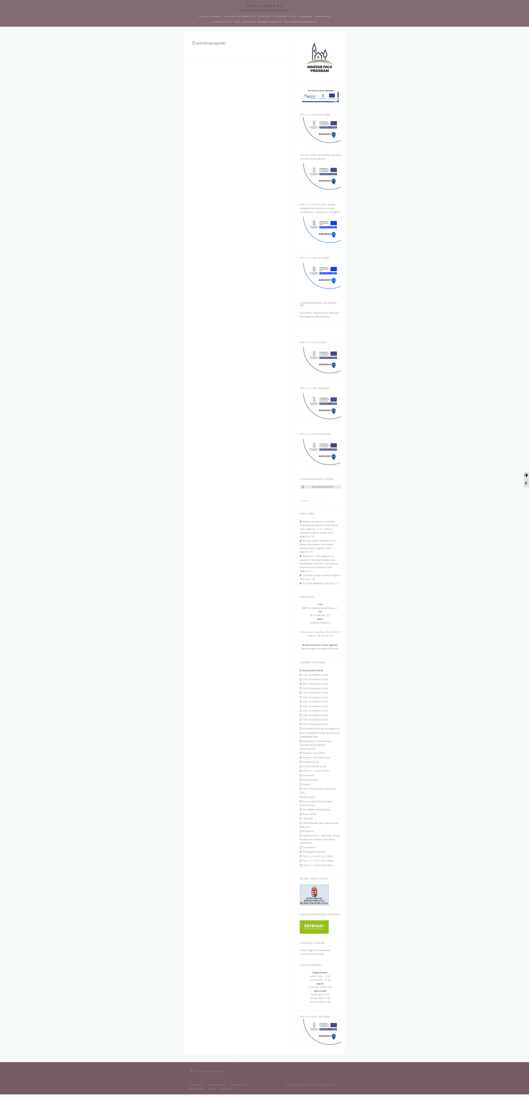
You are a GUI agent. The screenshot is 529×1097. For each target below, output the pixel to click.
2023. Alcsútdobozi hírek (315, 710)
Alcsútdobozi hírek (322, 16)
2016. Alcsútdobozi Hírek (315, 679)
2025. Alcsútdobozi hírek (315, 719)
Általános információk (314, 753)
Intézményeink (264, 16)
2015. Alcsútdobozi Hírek (315, 675)
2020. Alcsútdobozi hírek (315, 697)
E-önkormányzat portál (222, 22)
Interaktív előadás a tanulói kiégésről (321, 575)
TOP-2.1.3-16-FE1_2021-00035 (318, 856)
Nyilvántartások (248, 22)
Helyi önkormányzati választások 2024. (300, 22)
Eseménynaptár (305, 16)
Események (308, 775)
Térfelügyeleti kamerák (314, 851)
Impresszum (309, 797)
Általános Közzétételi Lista (316, 757)
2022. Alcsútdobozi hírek (315, 706)
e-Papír (237, 22)
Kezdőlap (203, 16)
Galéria (306, 784)
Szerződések (309, 847)
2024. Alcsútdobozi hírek (315, 715)
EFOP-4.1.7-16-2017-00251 (316, 771)
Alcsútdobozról (215, 16)
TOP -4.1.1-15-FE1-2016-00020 (318, 860)
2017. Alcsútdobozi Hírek (315, 683)
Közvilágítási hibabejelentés (269, 22)
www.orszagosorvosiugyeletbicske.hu (320, 648)
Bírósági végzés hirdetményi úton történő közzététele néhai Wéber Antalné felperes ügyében (318, 544)
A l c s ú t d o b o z (264, 6)
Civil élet (293, 16)
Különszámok (309, 814)
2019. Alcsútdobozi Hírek (315, 692)
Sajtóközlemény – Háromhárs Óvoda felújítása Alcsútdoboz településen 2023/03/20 (320, 839)
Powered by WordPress (297, 1084)
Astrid (323, 1084)
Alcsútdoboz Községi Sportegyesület (321, 728)
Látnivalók (308, 818)
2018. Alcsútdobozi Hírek (315, 688)
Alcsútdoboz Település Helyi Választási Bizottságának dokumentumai (315, 745)
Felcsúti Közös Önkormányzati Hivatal (240, 16)
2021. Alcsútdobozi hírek (315, 701)
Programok (308, 831)
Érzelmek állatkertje (313, 583)
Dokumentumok (280, 16)
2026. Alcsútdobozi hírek (315, 724)
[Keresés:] (312, 500)
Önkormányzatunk (217, 1084)
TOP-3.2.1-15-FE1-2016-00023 (318, 865)
